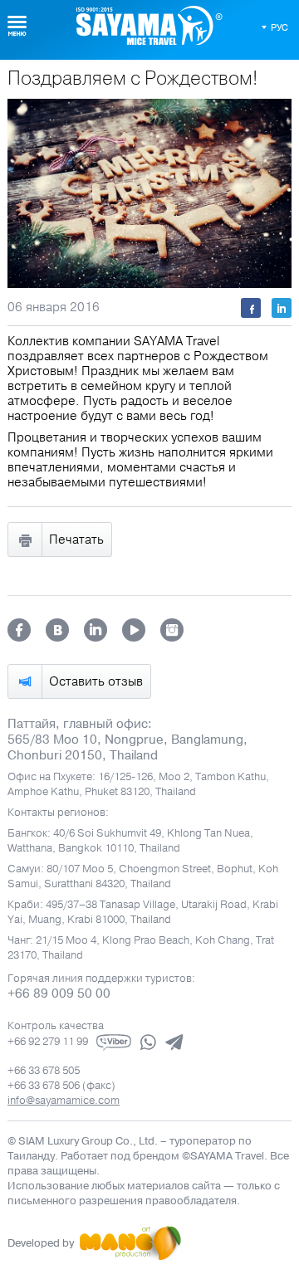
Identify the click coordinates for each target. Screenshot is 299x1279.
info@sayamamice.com (63, 1100)
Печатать (76, 539)
